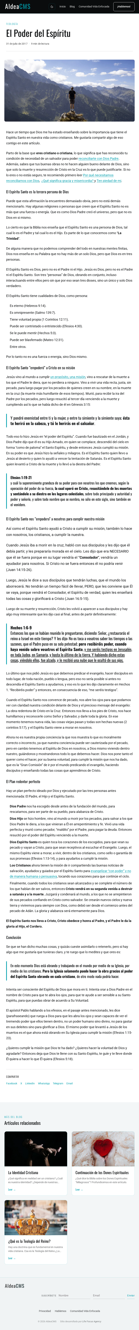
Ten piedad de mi (109, 181)
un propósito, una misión (67, 377)
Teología (12, 24)
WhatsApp (44, 1083)
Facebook (11, 1083)
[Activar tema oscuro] (52, 6)
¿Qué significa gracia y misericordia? (67, 181)
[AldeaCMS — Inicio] (18, 6)
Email (69, 1083)
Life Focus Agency (91, 1321)
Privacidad (45, 1311)
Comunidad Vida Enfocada (94, 6)
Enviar (131, 1295)
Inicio (63, 6)
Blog (72, 6)
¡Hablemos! (123, 6)
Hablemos (60, 1311)
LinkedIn (30, 1083)
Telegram (58, 1083)
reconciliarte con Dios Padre (99, 158)
